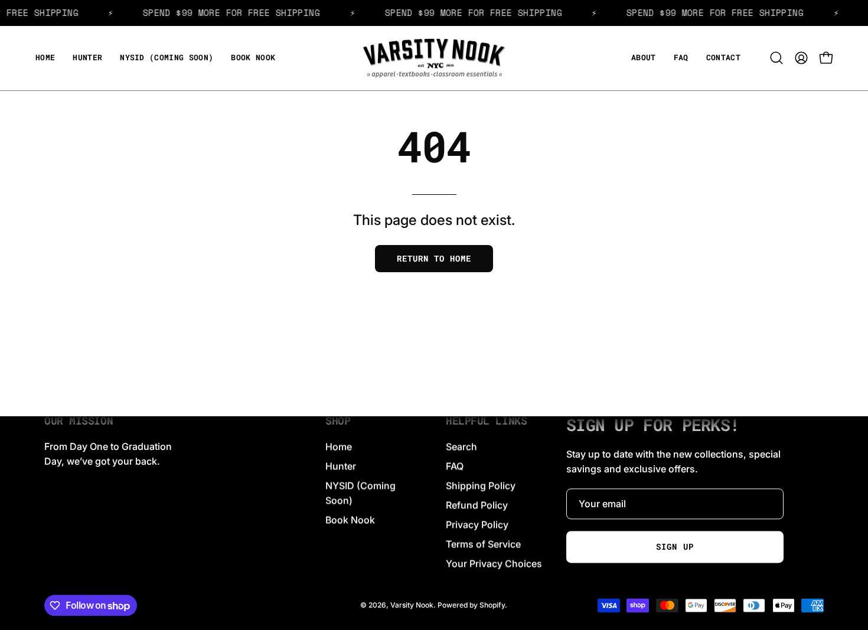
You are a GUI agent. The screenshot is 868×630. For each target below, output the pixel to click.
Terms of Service (483, 544)
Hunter (340, 466)
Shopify (492, 604)
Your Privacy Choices (494, 563)
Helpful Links (486, 420)
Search (461, 446)
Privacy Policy (477, 524)
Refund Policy (477, 505)
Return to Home (434, 258)
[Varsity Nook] (434, 58)
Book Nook (350, 519)
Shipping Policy (480, 485)
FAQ (455, 466)
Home (338, 446)
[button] (87, 58)
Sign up (674, 546)
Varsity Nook (411, 604)
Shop (337, 420)
